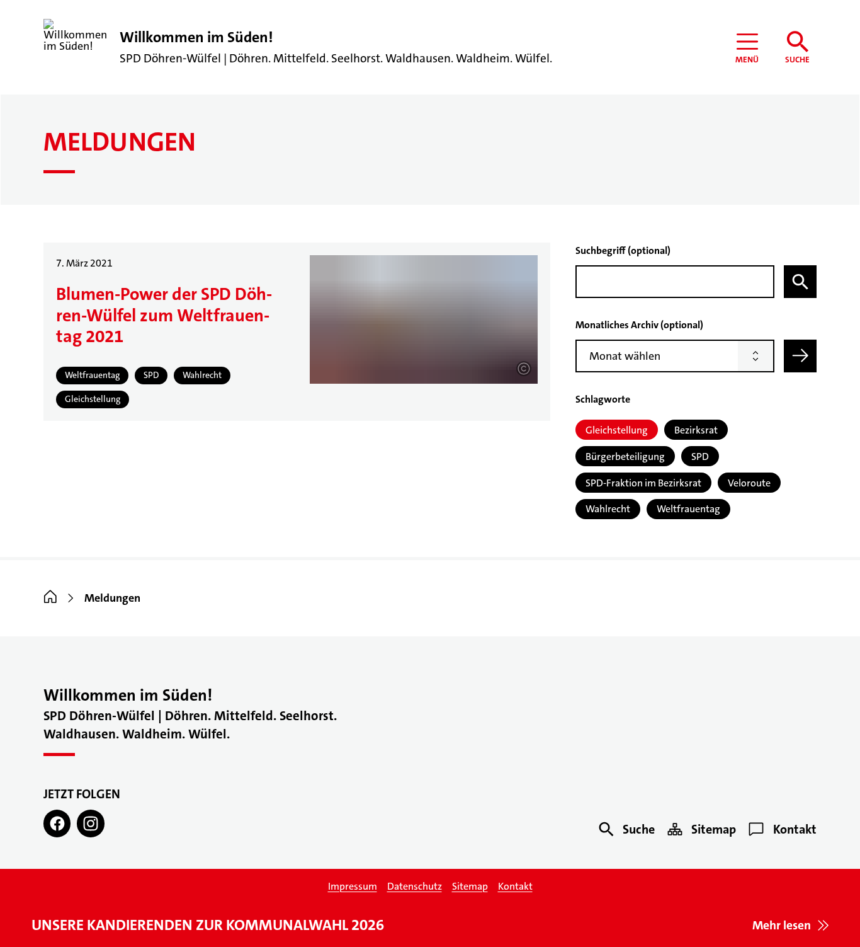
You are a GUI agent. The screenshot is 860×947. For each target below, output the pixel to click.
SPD (700, 456)
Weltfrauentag (688, 508)
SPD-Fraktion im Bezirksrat (643, 483)
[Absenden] (800, 356)
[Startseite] (50, 598)
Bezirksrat (696, 430)
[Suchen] (800, 281)
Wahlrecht (608, 508)
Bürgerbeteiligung (625, 456)
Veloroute (749, 483)
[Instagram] (90, 823)
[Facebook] (57, 823)
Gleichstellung (617, 430)
